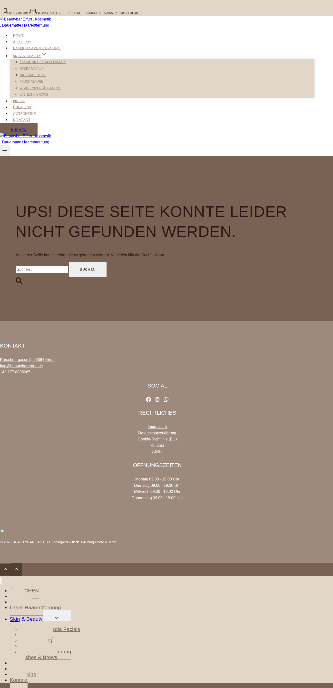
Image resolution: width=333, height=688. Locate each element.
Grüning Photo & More (99, 542)
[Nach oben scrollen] (5, 570)
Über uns (22, 107)
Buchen (19, 130)
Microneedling (33, 75)
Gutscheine (24, 113)
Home (18, 36)
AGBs (157, 451)
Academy (22, 42)
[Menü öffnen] (5, 150)
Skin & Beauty (26, 619)
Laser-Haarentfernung (36, 48)
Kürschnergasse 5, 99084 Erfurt (27, 360)
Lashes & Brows (34, 94)
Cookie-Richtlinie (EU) (157, 439)
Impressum (157, 427)
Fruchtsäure (31, 81)
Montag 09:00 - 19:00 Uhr (157, 479)
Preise (19, 101)
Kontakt (21, 120)
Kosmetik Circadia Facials (43, 62)
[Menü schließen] (1, 580)
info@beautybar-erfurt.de (21, 366)
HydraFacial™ (32, 68)
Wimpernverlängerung (40, 88)
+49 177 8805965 (15, 372)
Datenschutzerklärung (157, 433)
